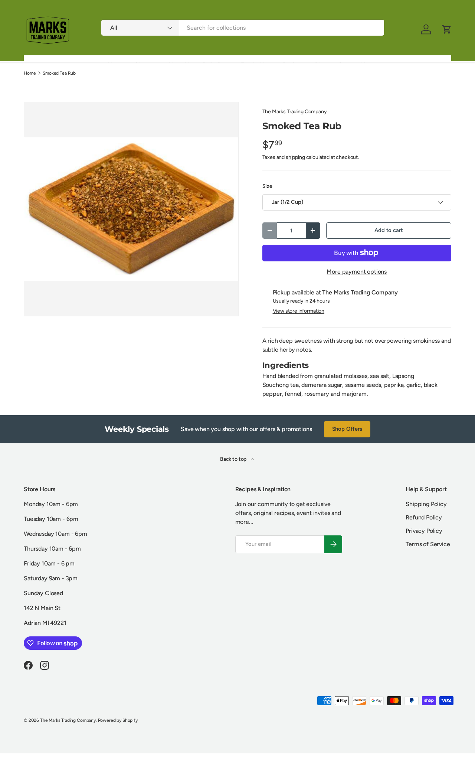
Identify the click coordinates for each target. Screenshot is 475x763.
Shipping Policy (426, 504)
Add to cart (388, 230)
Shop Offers (347, 428)
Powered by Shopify (118, 720)
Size (267, 186)
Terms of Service (428, 544)
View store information (298, 311)
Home (30, 73)
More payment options (357, 271)
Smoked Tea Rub (59, 73)
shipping (295, 157)
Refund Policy (424, 517)
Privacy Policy (424, 530)
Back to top (234, 459)
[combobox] (242, 28)
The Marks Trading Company (294, 111)
